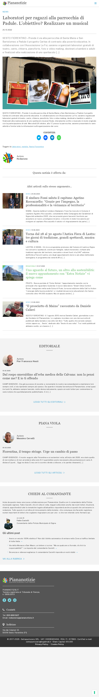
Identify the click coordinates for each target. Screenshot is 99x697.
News (5, 12)
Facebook (5, 600)
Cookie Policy (57, 644)
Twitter (10, 600)
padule (25, 147)
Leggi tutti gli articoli (48, 473)
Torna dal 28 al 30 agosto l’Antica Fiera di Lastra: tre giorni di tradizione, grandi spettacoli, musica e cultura (61, 237)
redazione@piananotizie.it (21, 618)
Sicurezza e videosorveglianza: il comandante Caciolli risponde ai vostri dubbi (42, 552)
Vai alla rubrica (12, 559)
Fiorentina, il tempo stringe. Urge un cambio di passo (40, 451)
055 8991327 (12, 615)
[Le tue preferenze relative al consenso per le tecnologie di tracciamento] (94, 692)
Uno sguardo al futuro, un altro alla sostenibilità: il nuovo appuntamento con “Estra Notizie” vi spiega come (60, 273)
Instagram (15, 600)
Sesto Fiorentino (36, 147)
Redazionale (31, 266)
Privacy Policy (41, 644)
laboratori (16, 147)
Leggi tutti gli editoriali (48, 402)
